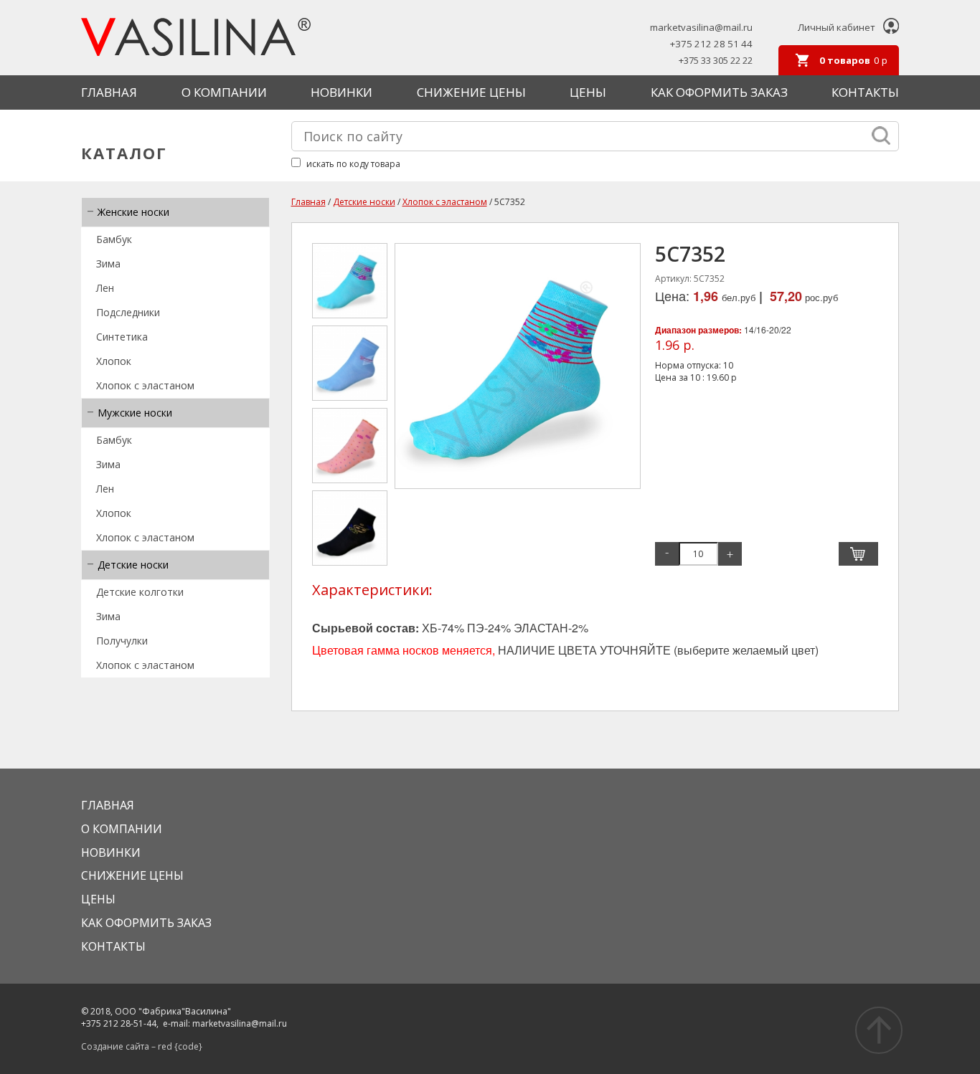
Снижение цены (471, 92)
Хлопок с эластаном (145, 385)
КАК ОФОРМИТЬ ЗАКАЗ (719, 92)
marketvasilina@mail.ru (701, 27)
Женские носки (133, 212)
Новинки (341, 92)
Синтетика (122, 336)
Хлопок (113, 361)
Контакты (865, 92)
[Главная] (196, 38)
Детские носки (133, 564)
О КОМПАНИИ (224, 92)
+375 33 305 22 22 (716, 60)
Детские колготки (140, 592)
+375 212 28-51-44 (118, 1023)
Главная (109, 92)
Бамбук (114, 239)
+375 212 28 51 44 (711, 44)
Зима (108, 263)
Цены (588, 92)
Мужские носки (135, 412)
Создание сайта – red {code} (141, 1046)
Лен (105, 288)
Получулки (122, 640)
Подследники (128, 312)
